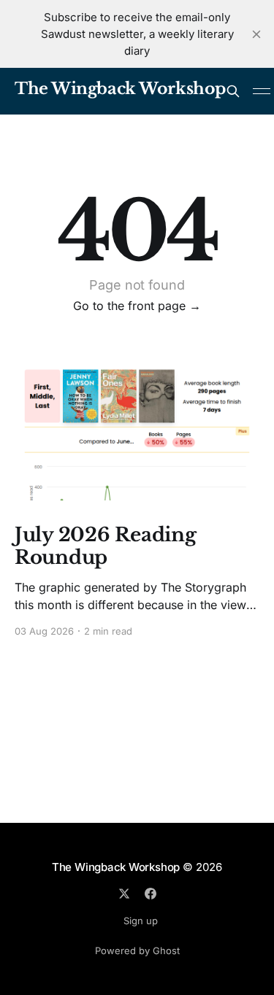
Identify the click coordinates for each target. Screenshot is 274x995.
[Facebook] (150, 893)
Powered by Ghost (137, 950)
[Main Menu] (262, 91)
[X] (124, 893)
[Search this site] (233, 91)
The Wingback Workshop (120, 89)
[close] (256, 34)
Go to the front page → (137, 305)
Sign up (140, 920)
